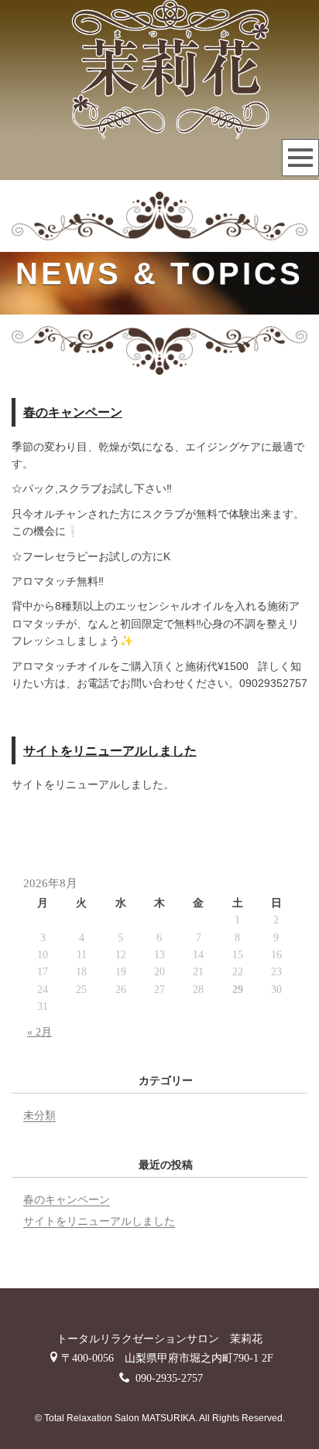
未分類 (39, 1115)
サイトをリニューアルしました (110, 750)
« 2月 (39, 1032)
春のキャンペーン (72, 412)
